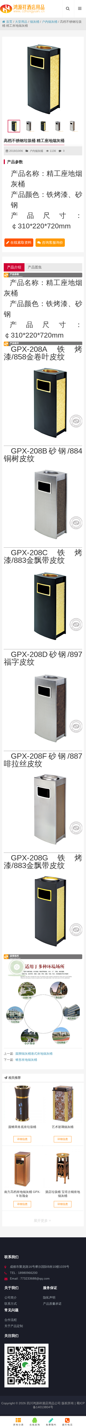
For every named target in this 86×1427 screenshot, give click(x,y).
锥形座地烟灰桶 (26, 1059)
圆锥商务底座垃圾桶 (22, 1127)
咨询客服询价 (52, 242)
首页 (9, 21)
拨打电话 (67, 1424)
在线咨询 (35, 1424)
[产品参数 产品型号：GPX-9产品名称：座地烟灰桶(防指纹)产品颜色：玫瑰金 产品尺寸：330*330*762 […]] (22, 1168)
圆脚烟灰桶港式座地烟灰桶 (33, 1053)
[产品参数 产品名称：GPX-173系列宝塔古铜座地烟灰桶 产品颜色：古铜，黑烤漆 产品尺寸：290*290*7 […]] (62, 1168)
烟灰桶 (34, 21)
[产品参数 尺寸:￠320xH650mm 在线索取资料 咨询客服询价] (22, 1103)
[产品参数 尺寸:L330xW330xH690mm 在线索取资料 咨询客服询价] (62, 1103)
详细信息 (22, 1139)
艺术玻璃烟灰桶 (62, 1127)
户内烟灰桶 (49, 21)
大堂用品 (21, 21)
